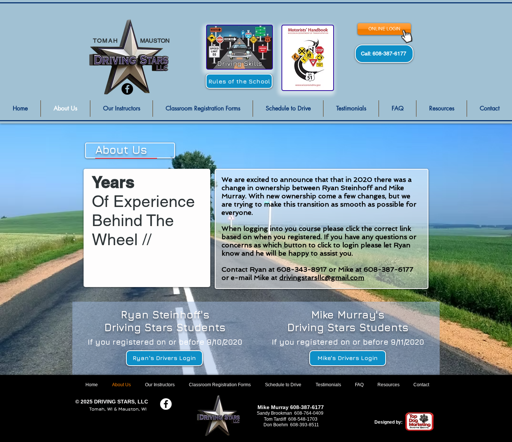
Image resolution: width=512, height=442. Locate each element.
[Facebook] (127, 89)
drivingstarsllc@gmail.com (321, 277)
